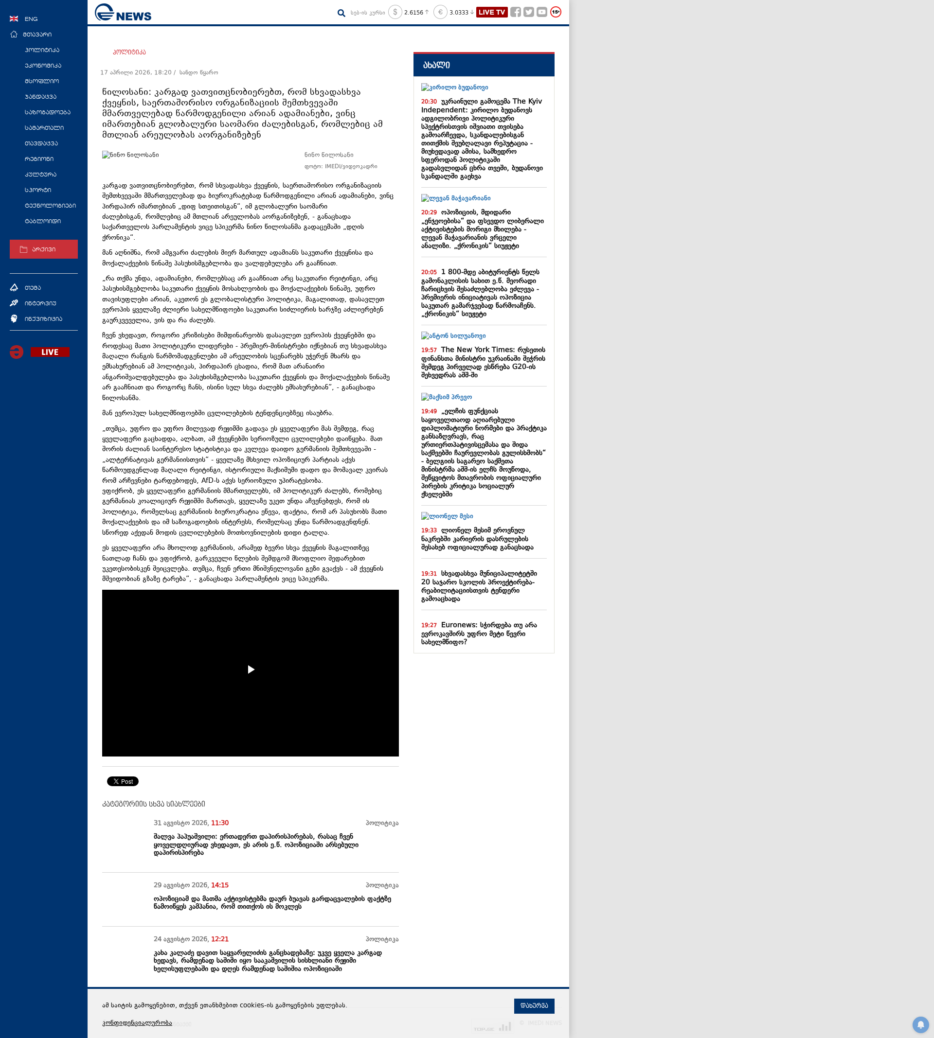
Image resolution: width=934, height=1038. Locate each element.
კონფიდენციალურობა (137, 1023)
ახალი (436, 65)
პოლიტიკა (129, 52)
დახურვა (534, 1006)
